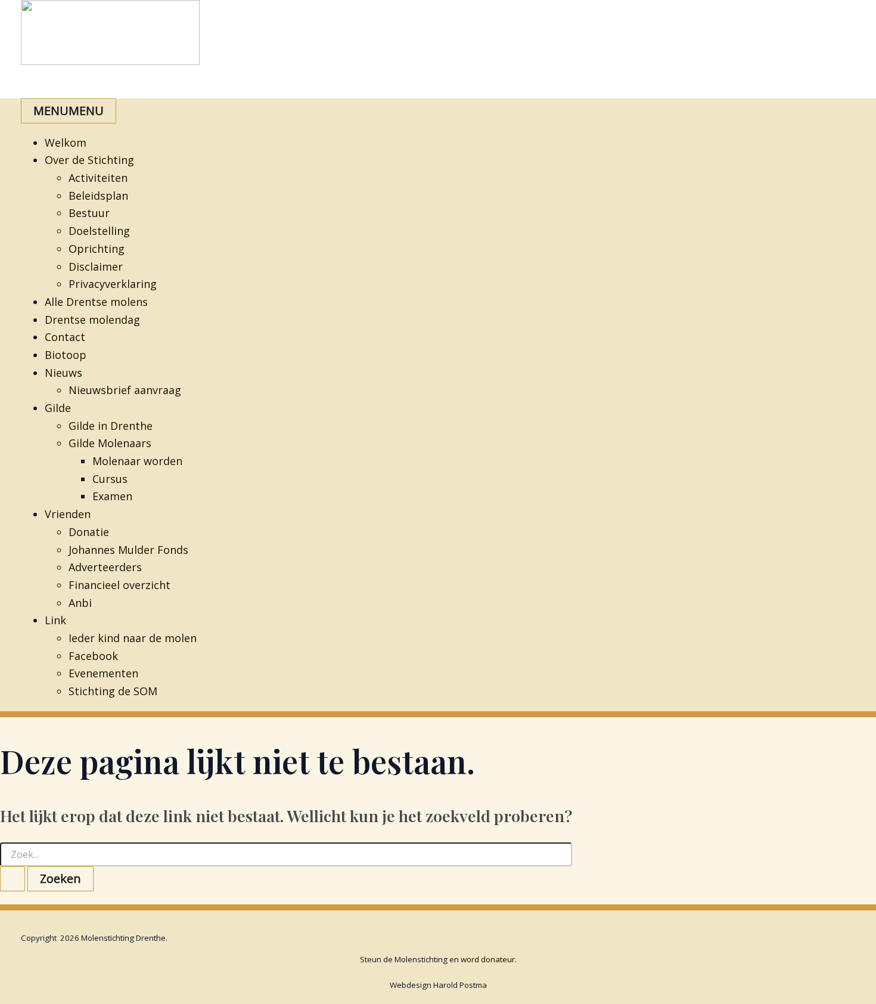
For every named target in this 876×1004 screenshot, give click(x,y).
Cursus (110, 479)
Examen (112, 496)
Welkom (65, 142)
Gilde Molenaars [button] (110, 443)
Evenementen (103, 673)
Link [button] (55, 620)
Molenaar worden (137, 461)
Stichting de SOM (113, 691)
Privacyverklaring (113, 284)
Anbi (80, 603)
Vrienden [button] (68, 514)
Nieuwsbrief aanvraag (125, 390)
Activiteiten (98, 178)
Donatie (89, 532)
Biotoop (65, 355)
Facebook (93, 656)
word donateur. (489, 959)
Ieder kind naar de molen (133, 638)
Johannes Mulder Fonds (128, 550)
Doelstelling (99, 231)
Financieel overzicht (119, 585)
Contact (65, 337)
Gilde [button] (58, 408)
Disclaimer (96, 266)
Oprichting (97, 248)
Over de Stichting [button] (89, 160)
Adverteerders (105, 567)
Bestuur (89, 213)
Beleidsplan (98, 195)
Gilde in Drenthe (111, 426)
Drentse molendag (92, 319)
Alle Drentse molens (96, 302)
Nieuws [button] (63, 372)
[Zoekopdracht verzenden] (12, 878)
